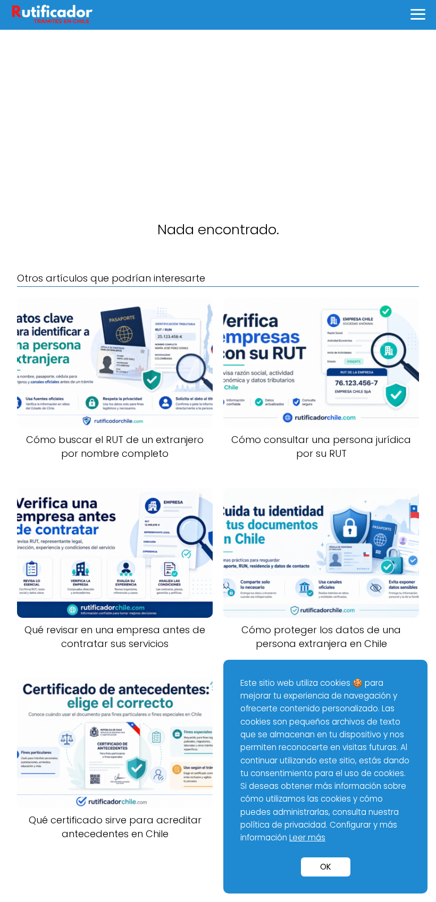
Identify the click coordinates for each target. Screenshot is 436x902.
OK (325, 866)
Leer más (307, 837)
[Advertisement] (218, 109)
